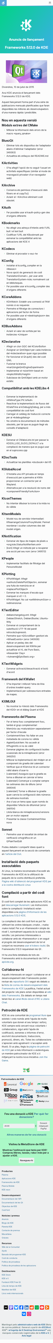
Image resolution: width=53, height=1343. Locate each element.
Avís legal (26, 1335)
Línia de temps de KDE (11, 1286)
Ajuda (4, 1251)
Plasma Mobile (8, 1186)
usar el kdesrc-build (35, 945)
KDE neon (6, 1190)
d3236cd (46, 1327)
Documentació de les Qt (12, 1202)
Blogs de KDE (8, 1223)
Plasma (5, 1175)
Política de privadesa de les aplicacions (19, 1265)
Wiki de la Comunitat (11, 1247)
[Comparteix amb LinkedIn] (26, 1306)
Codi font (6, 1210)
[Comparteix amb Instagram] (29, 1313)
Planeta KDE (7, 1227)
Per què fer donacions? (34, 1115)
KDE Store (6, 1275)
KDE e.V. (5, 1278)
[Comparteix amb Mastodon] (11, 1306)
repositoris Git (20, 981)
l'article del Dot (13, 854)
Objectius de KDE (9, 1206)
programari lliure (37, 1015)
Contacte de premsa (11, 1230)
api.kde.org (8, 961)
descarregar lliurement (17, 905)
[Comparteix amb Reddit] (32, 1306)
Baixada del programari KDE (14, 1254)
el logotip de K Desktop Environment (28, 1330)
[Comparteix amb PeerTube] (47, 1306)
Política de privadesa (11, 1262)
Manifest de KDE (9, 1290)
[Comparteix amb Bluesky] (16, 1306)
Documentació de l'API (11, 1199)
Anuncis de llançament (26, 39)
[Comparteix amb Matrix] (6, 1306)
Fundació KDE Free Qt (11, 1282)
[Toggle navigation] (50, 3)
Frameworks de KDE (11, 1182)
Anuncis (5, 1219)
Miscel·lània (6, 1234)
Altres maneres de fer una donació (26, 1134)
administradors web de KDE (31, 1324)
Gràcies (5, 1238)
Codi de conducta (9, 1258)
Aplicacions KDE (9, 1178)
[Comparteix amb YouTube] (42, 1306)
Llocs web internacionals (12, 1293)
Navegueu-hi (26, 1160)
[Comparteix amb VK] (24, 1313)
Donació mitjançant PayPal (43, 1126)
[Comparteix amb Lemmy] (37, 1306)
